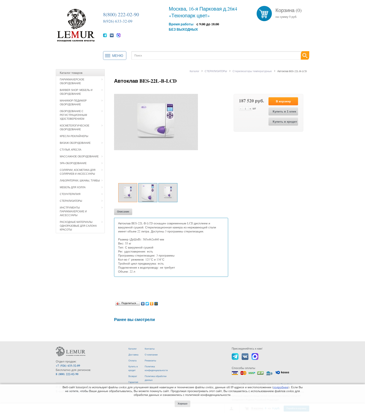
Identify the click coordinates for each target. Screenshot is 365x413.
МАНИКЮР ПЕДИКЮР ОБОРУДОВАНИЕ (73, 102)
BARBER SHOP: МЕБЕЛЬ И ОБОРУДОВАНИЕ (76, 92)
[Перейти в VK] (112, 35)
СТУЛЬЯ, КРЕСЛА (70, 149)
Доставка (133, 354)
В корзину (283, 101)
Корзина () (288, 10)
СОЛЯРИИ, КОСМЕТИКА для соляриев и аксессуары (77, 172)
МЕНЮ (117, 55)
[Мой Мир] (156, 302)
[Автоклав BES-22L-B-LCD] (156, 121)
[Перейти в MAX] (118, 35)
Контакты (150, 348)
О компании (151, 354)
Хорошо (182, 403)
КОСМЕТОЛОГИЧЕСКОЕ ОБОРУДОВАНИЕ (74, 127)
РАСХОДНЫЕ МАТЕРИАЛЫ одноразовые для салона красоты (78, 226)
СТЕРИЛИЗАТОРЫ (71, 200)
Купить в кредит (285, 121)
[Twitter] (147, 302)
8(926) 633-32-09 (117, 21)
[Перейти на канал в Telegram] (105, 35)
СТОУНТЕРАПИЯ (70, 194)
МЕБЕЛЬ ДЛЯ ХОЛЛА (73, 187)
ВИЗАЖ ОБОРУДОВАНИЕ (75, 142)
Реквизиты (150, 360)
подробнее (280, 387)
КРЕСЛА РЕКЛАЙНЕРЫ (74, 136)
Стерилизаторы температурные (252, 71)
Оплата (132, 360)
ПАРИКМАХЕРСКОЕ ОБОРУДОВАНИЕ (72, 81)
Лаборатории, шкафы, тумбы (80, 180)
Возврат (132, 376)
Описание (123, 211)
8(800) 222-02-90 (121, 14)
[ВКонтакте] (143, 302)
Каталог (194, 71)
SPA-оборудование (73, 163)
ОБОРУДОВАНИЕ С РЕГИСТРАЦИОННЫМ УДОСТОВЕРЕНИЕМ (73, 115)
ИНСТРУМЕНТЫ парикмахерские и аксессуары (73, 211)
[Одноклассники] (152, 302)
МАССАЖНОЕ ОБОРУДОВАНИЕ (79, 156)
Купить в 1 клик (284, 111)
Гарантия (133, 382)
